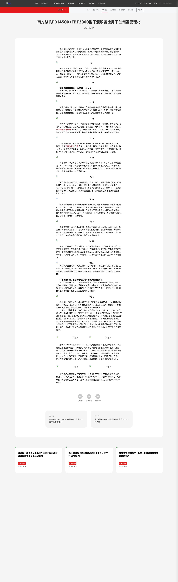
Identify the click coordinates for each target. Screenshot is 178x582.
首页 (36, 3)
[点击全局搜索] (159, 3)
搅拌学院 (138, 3)
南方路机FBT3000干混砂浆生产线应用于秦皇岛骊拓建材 (66, 420)
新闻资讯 (80, 3)
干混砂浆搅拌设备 (63, 129)
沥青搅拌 (122, 10)
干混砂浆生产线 (71, 146)
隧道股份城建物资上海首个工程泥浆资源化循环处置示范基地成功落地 (37, 454)
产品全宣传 (147, 3)
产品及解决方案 (58, 3)
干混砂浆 (131, 10)
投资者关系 (101, 3)
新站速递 (104, 10)
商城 (155, 3)
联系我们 (91, 3)
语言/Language (167, 3)
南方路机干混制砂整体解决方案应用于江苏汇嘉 (111, 420)
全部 (88, 10)
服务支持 (71, 3)
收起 (173, 534)
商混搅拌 (113, 10)
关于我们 (44, 3)
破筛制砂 (96, 10)
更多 (139, 10)
